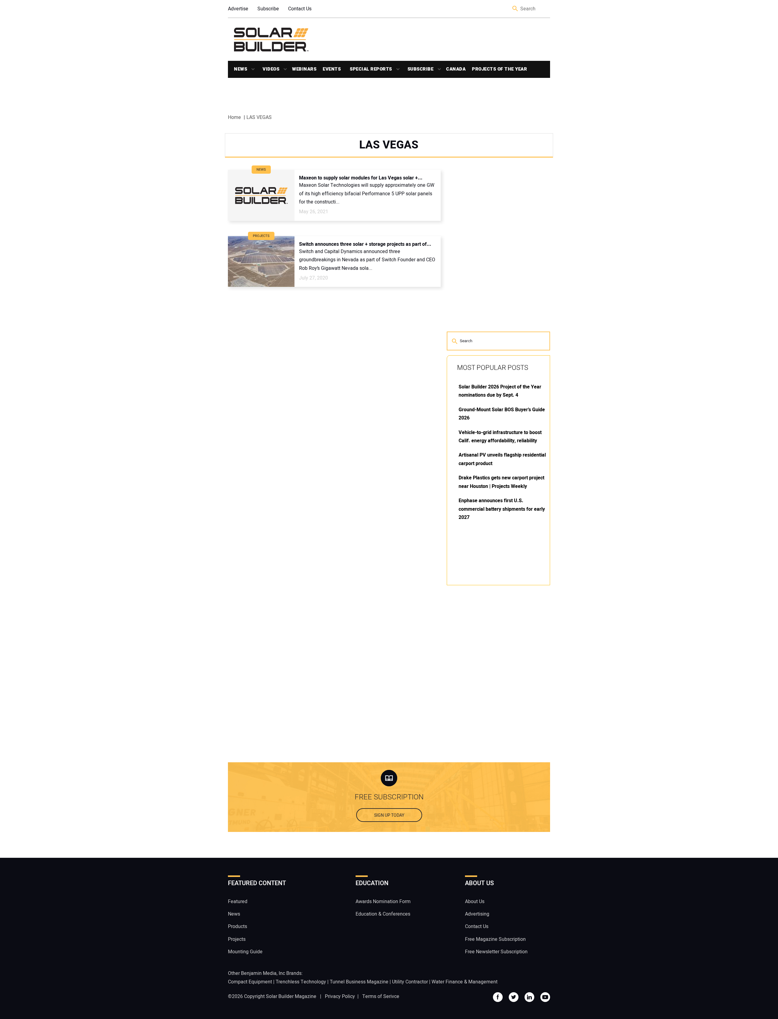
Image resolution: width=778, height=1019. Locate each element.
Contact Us (300, 8)
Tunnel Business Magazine (359, 982)
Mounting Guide (245, 951)
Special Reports (371, 69)
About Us (474, 901)
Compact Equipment (250, 982)
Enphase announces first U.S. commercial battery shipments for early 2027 (502, 509)
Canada (456, 69)
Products (237, 926)
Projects (237, 939)
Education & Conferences (383, 914)
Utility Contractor (410, 982)
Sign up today (389, 815)
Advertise (238, 8)
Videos (271, 69)
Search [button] (515, 9)
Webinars (304, 69)
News (240, 69)
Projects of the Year (499, 69)
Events (332, 69)
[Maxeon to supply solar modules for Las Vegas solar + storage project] (261, 195)
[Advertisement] (492, 682)
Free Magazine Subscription (495, 939)
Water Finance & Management (464, 982)
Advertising (477, 914)
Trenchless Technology (301, 982)
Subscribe (268, 8)
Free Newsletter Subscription (496, 951)
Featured (237, 901)
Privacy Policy (340, 996)
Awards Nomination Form (383, 901)
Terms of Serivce (380, 996)
